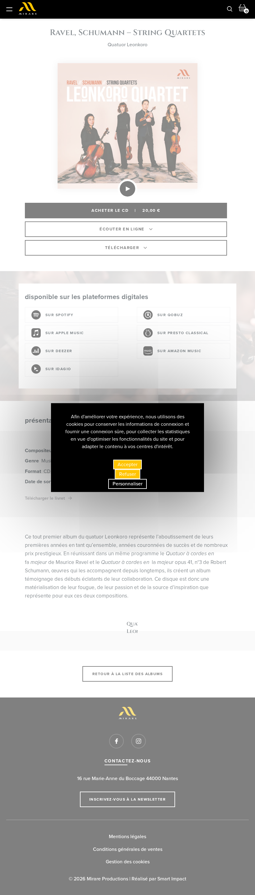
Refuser (127, 474)
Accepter (127, 464)
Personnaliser (127, 484)
